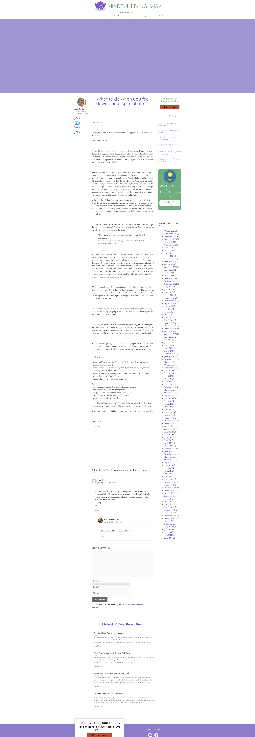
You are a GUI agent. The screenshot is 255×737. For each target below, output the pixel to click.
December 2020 (170, 326)
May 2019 (168, 379)
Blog (144, 16)
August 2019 (169, 370)
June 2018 (168, 404)
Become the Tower (159, 16)
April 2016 (168, 476)
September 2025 (170, 233)
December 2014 (170, 515)
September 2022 (170, 284)
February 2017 (169, 448)
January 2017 (169, 451)
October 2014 (169, 521)
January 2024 (169, 261)
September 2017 (170, 429)
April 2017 (168, 443)
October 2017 (169, 426)
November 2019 (170, 362)
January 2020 (169, 356)
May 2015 (168, 501)
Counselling (104, 16)
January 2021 (169, 323)
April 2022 (168, 292)
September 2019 (170, 367)
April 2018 (168, 409)
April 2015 (168, 504)
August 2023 (169, 270)
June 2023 (168, 273)
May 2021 (168, 314)
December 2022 (170, 281)
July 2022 (167, 289)
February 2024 (169, 259)
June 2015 (168, 499)
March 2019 (168, 384)
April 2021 (168, 317)
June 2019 (168, 376)
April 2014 (168, 538)
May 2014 (168, 535)
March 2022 (169, 295)
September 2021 (170, 303)
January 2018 (169, 418)
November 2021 (170, 300)
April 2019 (168, 381)
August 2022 (169, 286)
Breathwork (119, 16)
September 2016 (170, 462)
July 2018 (167, 401)
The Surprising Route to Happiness (109, 633)
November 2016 (170, 457)
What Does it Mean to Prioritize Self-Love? (112, 653)
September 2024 (170, 245)
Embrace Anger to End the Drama (108, 693)
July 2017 (167, 434)
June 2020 (168, 342)
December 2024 (170, 236)
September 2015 (170, 496)
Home (148, 729)
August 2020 (169, 337)
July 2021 (167, 309)
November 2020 (170, 328)
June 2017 (168, 437)
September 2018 (170, 395)
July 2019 (167, 373)
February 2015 (169, 510)
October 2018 (169, 393)
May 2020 (168, 345)
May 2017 (168, 440)
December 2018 (170, 387)
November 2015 (170, 490)
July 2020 (168, 339)
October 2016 (169, 460)
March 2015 (168, 507)
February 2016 (169, 482)
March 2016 (168, 479)
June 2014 (168, 532)
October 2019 (169, 365)
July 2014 (167, 529)
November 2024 (170, 239)
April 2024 (168, 253)
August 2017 (169, 432)
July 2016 (167, 468)
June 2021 (168, 312)
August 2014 (169, 526)
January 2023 (169, 278)
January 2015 (169, 513)
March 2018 (168, 412)
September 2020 (170, 334)
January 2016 (169, 485)
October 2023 (169, 264)
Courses (133, 16)
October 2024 (169, 242)
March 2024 (169, 256)
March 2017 (168, 446)
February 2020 (169, 353)
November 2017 (170, 423)
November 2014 (170, 518)
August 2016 (169, 465)
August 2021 (169, 306)
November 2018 (170, 390)
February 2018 (169, 415)
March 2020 (169, 351)
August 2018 (169, 398)
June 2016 (168, 471)
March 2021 (168, 320)
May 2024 (168, 250)
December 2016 (170, 454)
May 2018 (168, 406)
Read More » (98, 646)
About (90, 16)
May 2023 (168, 275)
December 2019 (170, 359)
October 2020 (169, 331)
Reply (97, 511)
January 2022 (169, 298)
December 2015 (170, 487)
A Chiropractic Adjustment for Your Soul (111, 673)
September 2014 (170, 524)
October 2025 (169, 231)
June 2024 (168, 247)
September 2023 (170, 267)
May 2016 (168, 473)
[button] (77, 118)
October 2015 (169, 493)
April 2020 (168, 348)
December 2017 (170, 420)
